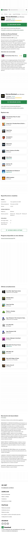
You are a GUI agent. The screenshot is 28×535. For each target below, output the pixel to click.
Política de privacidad (6, 507)
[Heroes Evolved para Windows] (3, 18)
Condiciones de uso (6, 510)
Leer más (15, 37)
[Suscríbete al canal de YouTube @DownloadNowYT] (8, 524)
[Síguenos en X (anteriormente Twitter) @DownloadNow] (5, 524)
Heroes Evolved (15, 17)
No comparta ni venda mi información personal (11, 514)
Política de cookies (5, 512)
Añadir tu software (5, 496)
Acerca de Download (6, 494)
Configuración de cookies (7, 516)
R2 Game (4, 417)
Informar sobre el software (15, 230)
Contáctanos (4, 498)
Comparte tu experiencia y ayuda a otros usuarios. (12, 30)
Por (8, 19)
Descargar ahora (15, 24)
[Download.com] (4, 10)
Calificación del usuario (10, 20)
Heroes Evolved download (7, 238)
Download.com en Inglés (6, 501)
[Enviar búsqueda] (9, 10)
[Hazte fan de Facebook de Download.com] (3, 524)
